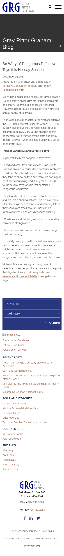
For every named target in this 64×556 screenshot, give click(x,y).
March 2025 (9, 459)
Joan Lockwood (11, 438)
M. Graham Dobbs (12, 434)
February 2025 (10, 464)
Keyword (13, 304)
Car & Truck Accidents (15, 403)
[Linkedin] (31, 518)
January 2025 (10, 469)
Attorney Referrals (29, 531)
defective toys (36, 108)
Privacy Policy (11, 539)
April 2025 (8, 455)
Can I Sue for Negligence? (17, 370)
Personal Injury (11, 413)
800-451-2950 (32, 509)
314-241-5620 (32, 502)
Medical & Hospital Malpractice (20, 408)
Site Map (26, 539)
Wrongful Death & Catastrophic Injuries (24, 422)
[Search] (50, 7)
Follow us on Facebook (15, 340)
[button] (60, 48)
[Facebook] (24, 518)
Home (13, 531)
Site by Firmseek (32, 546)
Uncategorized (10, 417)
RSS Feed (15, 335)
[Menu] (58, 7)
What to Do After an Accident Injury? (23, 391)
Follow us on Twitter (13, 345)
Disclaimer (48, 531)
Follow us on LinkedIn (14, 349)
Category (13, 314)
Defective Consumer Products (19, 85)
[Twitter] (38, 518)
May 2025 (8, 450)
